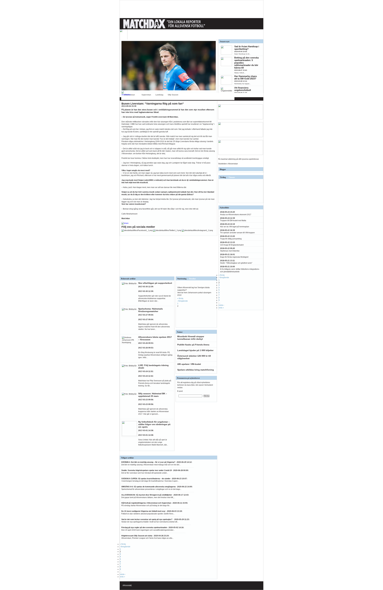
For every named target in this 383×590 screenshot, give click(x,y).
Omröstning (181, 279)
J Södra (184, 82)
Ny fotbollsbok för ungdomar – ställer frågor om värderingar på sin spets (154, 424)
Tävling (223, 177)
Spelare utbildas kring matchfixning (195, 370)
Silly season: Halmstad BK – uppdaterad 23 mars (152, 394)
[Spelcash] (240, 119)
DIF (134, 82)
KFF (191, 82)
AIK (128, 82)
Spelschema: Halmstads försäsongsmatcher (150, 310)
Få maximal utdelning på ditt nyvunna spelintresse (238, 159)
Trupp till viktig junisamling (231, 239)
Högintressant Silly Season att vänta (136, 536)
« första (180, 298)
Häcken (176, 82)
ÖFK (229, 82)
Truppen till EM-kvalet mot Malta (233, 220)
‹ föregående (182, 301)
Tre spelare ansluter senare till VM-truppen (237, 233)
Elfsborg (141, 82)
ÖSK (223, 82)
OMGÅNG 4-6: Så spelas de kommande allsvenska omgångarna (148, 487)
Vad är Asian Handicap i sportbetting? (246, 47)
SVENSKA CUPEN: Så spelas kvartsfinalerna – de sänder (145, 479)
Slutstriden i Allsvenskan (228, 164)
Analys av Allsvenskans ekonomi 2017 (235, 215)
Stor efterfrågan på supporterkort (155, 283)
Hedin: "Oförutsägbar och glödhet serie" (236, 263)
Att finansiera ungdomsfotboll (242, 89)
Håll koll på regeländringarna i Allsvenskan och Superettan (146, 503)
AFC (122, 82)
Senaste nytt (224, 42)
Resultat (192, 279)
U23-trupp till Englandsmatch (232, 245)
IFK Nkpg (205, 82)
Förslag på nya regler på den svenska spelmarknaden (144, 527)
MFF (197, 82)
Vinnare (232, 177)
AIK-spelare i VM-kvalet (189, 364)
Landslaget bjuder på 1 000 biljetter (195, 350)
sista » (122, 577)
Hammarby (166, 82)
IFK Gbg (150, 82)
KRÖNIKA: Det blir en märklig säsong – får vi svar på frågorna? (148, 462)
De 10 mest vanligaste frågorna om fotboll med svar (143, 511)
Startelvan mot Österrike (230, 251)
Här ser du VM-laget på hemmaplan (234, 227)
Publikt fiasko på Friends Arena (193, 344)
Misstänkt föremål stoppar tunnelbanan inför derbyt (190, 337)
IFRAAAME (127, 585)
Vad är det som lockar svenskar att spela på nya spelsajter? (147, 519)
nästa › (122, 574)
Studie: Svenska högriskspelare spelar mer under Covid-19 (146, 470)
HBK (157, 82)
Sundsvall (215, 82)
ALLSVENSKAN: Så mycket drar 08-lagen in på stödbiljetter (146, 495)
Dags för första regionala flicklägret (234, 257)
